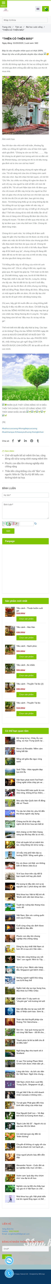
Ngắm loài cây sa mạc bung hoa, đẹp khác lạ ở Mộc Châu (31, 989)
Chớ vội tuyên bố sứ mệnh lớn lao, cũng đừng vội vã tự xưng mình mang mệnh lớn (26, 457)
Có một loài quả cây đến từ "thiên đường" (28, 1135)
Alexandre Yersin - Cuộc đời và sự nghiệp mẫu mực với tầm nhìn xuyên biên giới (30, 1166)
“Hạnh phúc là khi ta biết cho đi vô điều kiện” (30, 1041)
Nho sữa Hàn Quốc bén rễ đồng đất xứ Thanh (30, 801)
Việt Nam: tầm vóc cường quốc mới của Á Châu (30, 916)
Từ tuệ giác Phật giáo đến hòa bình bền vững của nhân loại (30, 1104)
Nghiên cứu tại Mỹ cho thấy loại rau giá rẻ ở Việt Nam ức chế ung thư (30, 1187)
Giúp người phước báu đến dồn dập (30, 1156)
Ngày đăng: (7, 43)
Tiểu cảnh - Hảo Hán (25, 627)
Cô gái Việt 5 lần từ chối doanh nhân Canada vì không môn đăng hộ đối (30, 1093)
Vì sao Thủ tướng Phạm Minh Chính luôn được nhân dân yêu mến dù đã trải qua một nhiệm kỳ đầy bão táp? (30, 1062)
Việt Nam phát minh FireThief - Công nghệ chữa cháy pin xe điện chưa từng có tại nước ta (30, 781)
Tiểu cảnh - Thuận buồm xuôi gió (29, 609)
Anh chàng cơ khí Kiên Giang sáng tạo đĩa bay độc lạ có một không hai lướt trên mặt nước (30, 833)
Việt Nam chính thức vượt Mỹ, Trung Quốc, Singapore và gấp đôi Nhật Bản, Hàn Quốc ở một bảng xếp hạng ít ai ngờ (30, 1083)
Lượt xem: (30, 43)
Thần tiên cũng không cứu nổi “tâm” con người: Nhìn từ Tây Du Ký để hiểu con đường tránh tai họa (25, 474)
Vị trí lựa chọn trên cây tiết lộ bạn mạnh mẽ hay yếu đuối (29, 874)
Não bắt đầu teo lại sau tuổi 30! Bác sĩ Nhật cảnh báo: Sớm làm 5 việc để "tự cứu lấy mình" (30, 1010)
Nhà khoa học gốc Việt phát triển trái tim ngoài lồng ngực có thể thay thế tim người (31, 1197)
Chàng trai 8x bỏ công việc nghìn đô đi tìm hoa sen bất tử (29, 822)
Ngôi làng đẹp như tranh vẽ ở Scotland (29, 1051)
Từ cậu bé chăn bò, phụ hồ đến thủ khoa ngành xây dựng (30, 812)
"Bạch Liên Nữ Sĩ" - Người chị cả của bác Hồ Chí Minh (31, 1124)
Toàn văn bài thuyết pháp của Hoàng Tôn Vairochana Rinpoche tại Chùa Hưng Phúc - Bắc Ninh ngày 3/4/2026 (30, 1020)
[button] (38, 8)
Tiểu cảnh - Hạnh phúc (26, 646)
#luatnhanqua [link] (8, 432)
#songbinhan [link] (38, 432)
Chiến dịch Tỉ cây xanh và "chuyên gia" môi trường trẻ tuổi (30, 999)
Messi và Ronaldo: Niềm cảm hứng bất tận (29, 749)
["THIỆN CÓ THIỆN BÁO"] (13, 441)
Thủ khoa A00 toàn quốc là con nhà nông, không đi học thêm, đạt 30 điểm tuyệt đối (30, 791)
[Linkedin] (25, 441)
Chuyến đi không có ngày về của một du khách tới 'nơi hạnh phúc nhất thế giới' (31, 1145)
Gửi (8, 531)
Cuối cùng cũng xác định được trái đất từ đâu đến (30, 926)
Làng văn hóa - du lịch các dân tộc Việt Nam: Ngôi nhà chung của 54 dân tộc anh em (30, 1072)
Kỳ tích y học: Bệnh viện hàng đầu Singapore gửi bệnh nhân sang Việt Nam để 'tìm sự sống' (30, 968)
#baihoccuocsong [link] (10, 428)
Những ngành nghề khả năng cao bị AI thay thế (29, 979)
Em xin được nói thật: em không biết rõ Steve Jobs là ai (30, 864)
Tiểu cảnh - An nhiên (25, 665)
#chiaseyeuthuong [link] (23, 432)
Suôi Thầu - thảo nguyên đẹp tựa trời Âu (29, 770)
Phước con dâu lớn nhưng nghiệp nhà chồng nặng (24, 465)
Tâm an (19, 27)
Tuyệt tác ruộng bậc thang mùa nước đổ (30, 906)
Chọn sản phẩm (26, 619)
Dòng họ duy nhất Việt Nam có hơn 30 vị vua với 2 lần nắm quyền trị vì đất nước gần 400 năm (30, 947)
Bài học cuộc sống (35, 27)
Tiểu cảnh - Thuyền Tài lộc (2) (29, 684)
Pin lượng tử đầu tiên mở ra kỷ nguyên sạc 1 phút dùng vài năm (31, 885)
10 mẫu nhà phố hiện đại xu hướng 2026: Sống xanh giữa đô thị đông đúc (31, 854)
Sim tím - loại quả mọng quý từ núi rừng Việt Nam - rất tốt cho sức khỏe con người (30, 1031)
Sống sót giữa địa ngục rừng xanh (29, 760)
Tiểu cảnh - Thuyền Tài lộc (28, 703)
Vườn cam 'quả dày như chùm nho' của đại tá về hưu (30, 1176)
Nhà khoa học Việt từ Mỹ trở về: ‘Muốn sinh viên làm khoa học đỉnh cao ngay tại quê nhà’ (30, 895)
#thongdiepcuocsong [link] (27, 428)
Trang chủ (7, 27)
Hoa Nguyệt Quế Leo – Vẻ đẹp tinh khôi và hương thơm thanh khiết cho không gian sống (30, 1114)
